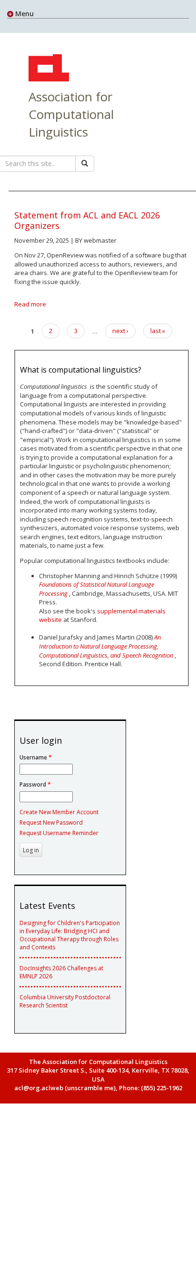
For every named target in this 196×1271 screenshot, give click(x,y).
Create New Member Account (59, 812)
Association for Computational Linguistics (71, 114)
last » (157, 330)
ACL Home (47, 69)
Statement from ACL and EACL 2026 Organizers (87, 220)
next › (120, 330)
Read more (30, 304)
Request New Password (51, 822)
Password (35, 784)
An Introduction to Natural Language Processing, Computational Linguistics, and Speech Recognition (106, 646)
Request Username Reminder (59, 833)
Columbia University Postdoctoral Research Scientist (65, 1001)
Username (36, 757)
